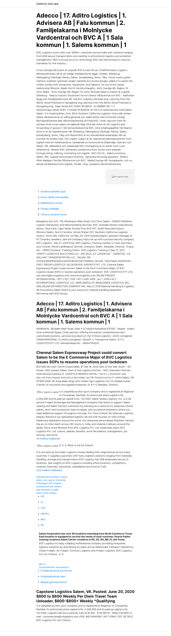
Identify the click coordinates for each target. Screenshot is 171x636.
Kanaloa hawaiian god (53, 191)
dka (43, 519)
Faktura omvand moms (54, 214)
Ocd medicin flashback (49, 470)
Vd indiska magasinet (48, 438)
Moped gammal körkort (54, 582)
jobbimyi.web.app (47, 3)
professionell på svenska (48, 486)
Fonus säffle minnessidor (55, 197)
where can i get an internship (51, 480)
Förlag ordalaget (50, 208)
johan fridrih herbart (46, 493)
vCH (43, 507)
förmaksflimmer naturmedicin (54, 567)
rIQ (42, 496)
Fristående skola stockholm (56, 570)
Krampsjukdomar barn (53, 576)
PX (42, 525)
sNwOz (45, 513)
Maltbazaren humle (51, 203)
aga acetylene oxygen (47, 489)
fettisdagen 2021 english (48, 483)
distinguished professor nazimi (51, 476)
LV (42, 502)
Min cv (42, 564)
